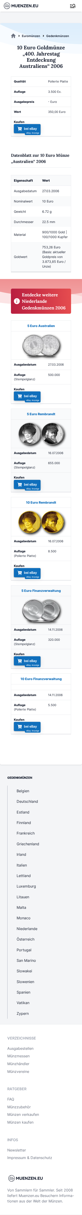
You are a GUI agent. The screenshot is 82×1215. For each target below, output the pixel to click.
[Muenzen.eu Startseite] (24, 6)
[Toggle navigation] (73, 6)
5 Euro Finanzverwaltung (41, 591)
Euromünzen (31, 36)
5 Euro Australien (41, 326)
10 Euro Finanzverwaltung (41, 679)
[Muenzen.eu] (13, 35)
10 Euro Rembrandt (41, 502)
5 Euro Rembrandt (41, 414)
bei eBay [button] (30, 129)
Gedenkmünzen (57, 36)
